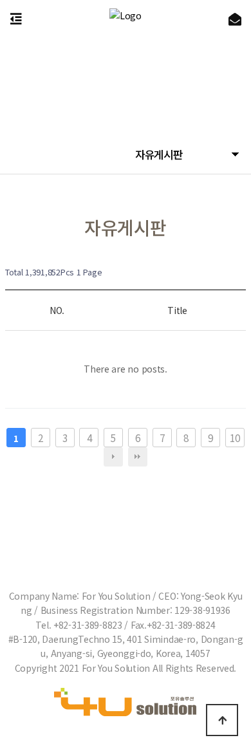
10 (234, 437)
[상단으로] (222, 720)
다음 (113, 457)
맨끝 (137, 457)
